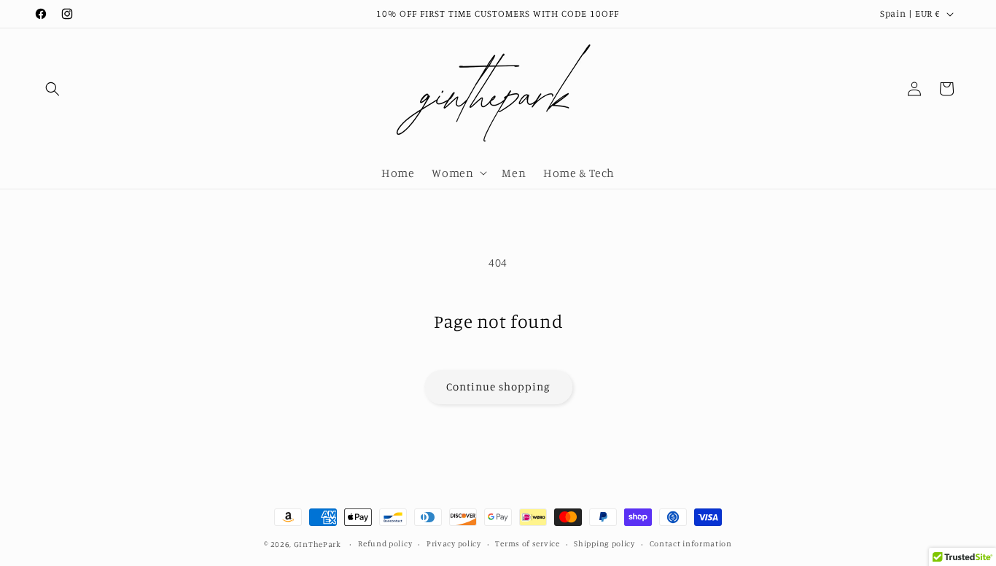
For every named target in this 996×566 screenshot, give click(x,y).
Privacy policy (454, 543)
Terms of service (527, 543)
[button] (52, 89)
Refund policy (385, 543)
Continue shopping (498, 386)
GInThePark (317, 544)
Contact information (691, 543)
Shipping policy (604, 543)
